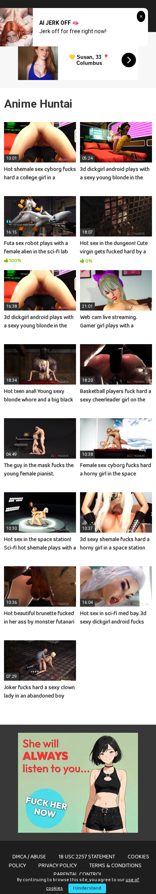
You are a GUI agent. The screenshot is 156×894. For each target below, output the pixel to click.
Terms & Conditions (115, 865)
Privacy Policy (57, 865)
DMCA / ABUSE (29, 856)
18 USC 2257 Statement (86, 856)
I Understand (87, 888)
